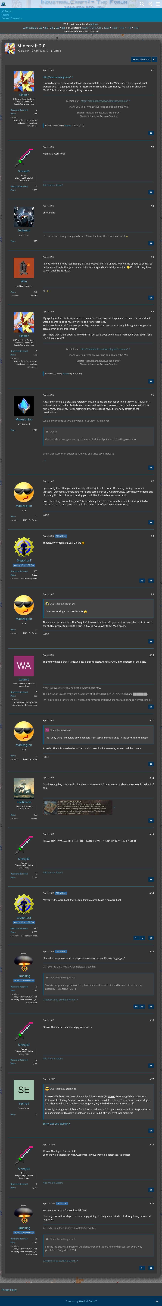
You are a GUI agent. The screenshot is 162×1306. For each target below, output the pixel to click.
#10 (152, 655)
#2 (152, 146)
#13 (152, 834)
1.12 (136, 27)
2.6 (52, 27)
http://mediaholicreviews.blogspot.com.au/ (104, 100)
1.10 (121, 27)
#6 (152, 395)
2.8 (63, 27)
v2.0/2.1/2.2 (30, 27)
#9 (152, 594)
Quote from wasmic (61, 730)
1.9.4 (114, 27)
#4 (152, 256)
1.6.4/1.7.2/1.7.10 (92, 27)
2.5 (46, 27)
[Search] (142, 4)
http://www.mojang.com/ (57, 77)
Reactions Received (19, 110)
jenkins (94, 24)
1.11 (128, 27)
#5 (152, 311)
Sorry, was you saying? (55, 1123)
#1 (152, 70)
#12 (152, 777)
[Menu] (158, 4)
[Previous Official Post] (136, 938)
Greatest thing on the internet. (59, 999)
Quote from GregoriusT (62, 603)
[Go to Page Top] (156, 1301)
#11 (152, 720)
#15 (152, 951)
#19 (152, 1203)
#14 (152, 893)
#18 (152, 1144)
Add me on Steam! (53, 185)
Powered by (81, 1301)
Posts (13, 113)
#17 (152, 1079)
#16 (152, 1020)
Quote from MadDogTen (63, 1088)
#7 (152, 481)
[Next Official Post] (142, 580)
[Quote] (151, 133)
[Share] (154, 59)
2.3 (40, 27)
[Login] (150, 4)
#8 (152, 536)
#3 (152, 205)
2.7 (57, 27)
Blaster (25, 50)
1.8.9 (106, 27)
